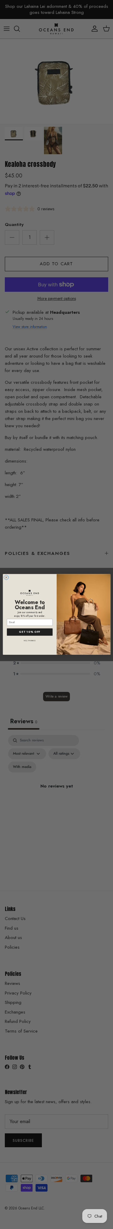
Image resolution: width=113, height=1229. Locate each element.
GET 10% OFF (29, 632)
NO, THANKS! (30, 640)
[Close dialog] (6, 577)
